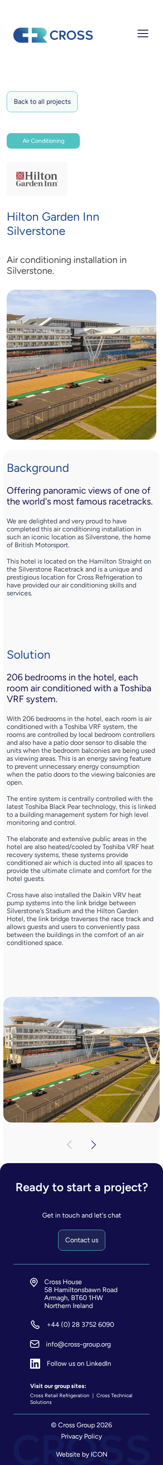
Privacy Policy (81, 1436)
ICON (99, 1454)
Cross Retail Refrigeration (60, 1395)
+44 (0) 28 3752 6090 (80, 1325)
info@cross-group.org (78, 1344)
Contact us (81, 1240)
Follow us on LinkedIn (79, 1363)
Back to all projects (42, 102)
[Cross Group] (53, 35)
